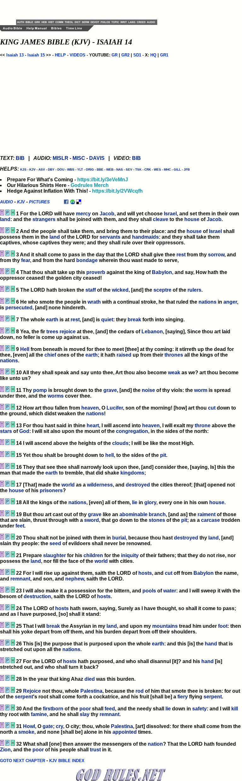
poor (85, 708)
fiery (182, 696)
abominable (133, 514)
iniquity (130, 555)
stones (157, 520)
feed (110, 708)
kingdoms (132, 472)
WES (157, 169)
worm (200, 390)
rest (181, 254)
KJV (32, 169)
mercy (83, 213)
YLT (80, 169)
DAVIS (97, 158)
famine (39, 714)
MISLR (60, 158)
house (191, 219)
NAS (119, 169)
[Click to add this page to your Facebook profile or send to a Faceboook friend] (66, 201)
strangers (43, 219)
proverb (95, 272)
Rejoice (32, 691)
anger (230, 302)
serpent (24, 696)
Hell (24, 349)
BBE (100, 169)
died (89, 679)
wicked (120, 290)
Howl (29, 726)
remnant (20, 578)
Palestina (91, 691)
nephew (74, 578)
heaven (90, 408)
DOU (60, 169)
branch (157, 514)
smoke (26, 732)
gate (48, 726)
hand (211, 643)
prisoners (51, 490)
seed (55, 543)
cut (212, 408)
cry (59, 726)
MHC (167, 169)
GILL (177, 169)
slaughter (54, 555)
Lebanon (152, 331)
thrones (173, 355)
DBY (51, 169)
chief (50, 355)
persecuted (18, 307)
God (24, 431)
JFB (187, 169)
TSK (138, 169)
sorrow (216, 254)
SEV (129, 169)
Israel (170, 213)
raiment (207, 514)
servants (110, 237)
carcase (210, 520)
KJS (23, 169)
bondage (87, 260)
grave (110, 390)
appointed (124, 732)
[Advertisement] (90, 9)
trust (95, 749)
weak (174, 372)
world (68, 484)
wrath (94, 302)
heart (93, 425)
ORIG (90, 169)
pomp (40, 390)
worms (56, 396)
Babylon (162, 272)
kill (234, 708)
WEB (109, 169)
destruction (37, 596)
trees (52, 331)
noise (148, 390)
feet (19, 525)
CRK (147, 169)
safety (199, 708)
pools (149, 590)
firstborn (53, 708)
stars (6, 431)
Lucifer (115, 408)
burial (119, 537)
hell (109, 455)
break (134, 319)
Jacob (107, 213)
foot (223, 626)
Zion (5, 749)
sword (91, 520)
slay (84, 714)
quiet (107, 319)
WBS (70, 169)
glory (150, 502)
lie (134, 502)
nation (155, 744)
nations (207, 302)
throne (202, 425)
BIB (20, 158)
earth (52, 319)
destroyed (138, 484)
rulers (194, 290)
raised (124, 355)
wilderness (100, 484)
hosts (145, 573)
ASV (41, 169)
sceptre (162, 290)
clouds (120, 443)
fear (25, 260)
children (93, 555)
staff (90, 290)
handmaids (145, 237)
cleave (160, 219)
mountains (165, 626)
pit (163, 455)
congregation (132, 431)
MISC (78, 158)
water (169, 590)
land (5, 219)
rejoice (68, 331)
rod (139, 691)
